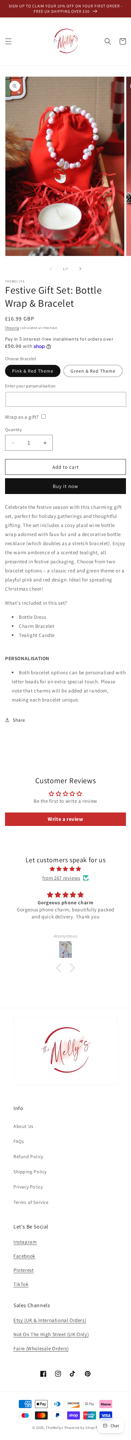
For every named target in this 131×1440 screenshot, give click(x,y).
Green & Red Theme (93, 371)
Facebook (24, 1256)
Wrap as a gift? (22, 417)
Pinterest (23, 1270)
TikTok (21, 1284)
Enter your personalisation (30, 386)
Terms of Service (31, 1202)
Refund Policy (28, 1156)
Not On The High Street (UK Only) (51, 1334)
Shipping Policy (30, 1172)
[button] (8, 41)
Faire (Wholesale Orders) (41, 1348)
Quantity (13, 429)
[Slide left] (50, 268)
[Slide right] (80, 268)
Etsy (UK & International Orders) (49, 1320)
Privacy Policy (28, 1187)
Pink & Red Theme (32, 371)
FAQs (18, 1141)
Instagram (25, 1242)
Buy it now (65, 486)
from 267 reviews (61, 878)
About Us (23, 1126)
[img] (65, 868)
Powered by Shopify (81, 1427)
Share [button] (19, 720)
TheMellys (54, 1427)
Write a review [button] (65, 819)
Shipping (12, 328)
